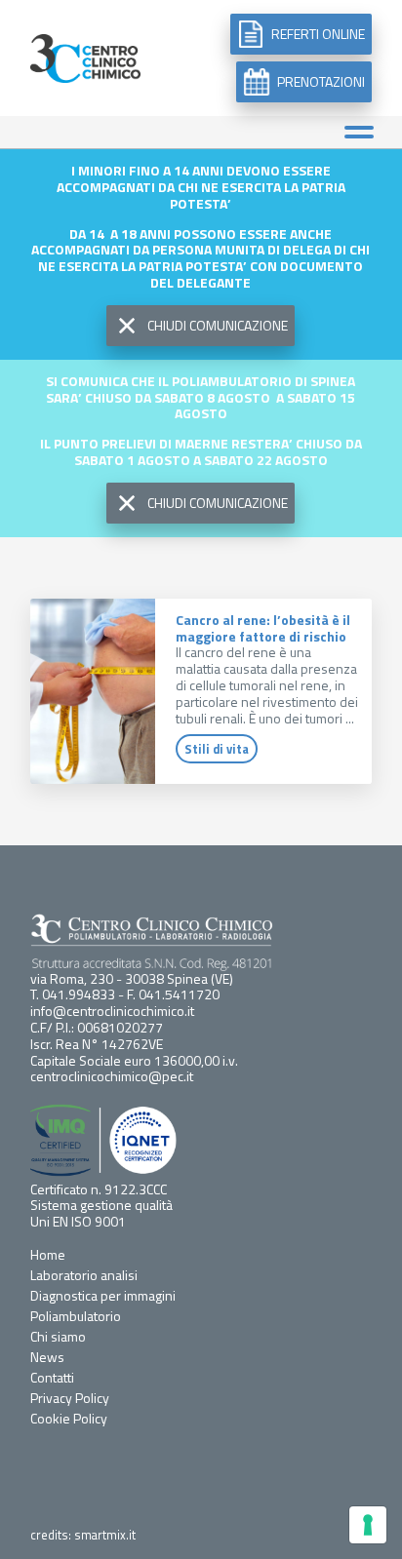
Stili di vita (216, 748)
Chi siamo (58, 1336)
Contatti (52, 1377)
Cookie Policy (68, 1418)
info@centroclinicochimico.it (112, 1010)
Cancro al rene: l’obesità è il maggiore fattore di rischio (263, 627)
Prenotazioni (321, 81)
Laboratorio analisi (84, 1275)
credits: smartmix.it (83, 1535)
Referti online (318, 33)
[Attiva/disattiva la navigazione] (359, 132)
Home (47, 1254)
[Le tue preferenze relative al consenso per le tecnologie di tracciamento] (367, 1524)
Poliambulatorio (75, 1316)
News (47, 1356)
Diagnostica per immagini (103, 1295)
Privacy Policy (69, 1397)
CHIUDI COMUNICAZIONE (217, 325)
